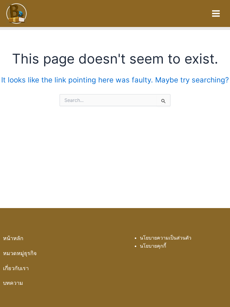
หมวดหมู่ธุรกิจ (20, 253)
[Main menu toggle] (216, 13)
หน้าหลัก (13, 238)
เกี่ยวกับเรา (16, 268)
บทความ (13, 283)
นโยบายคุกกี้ (153, 246)
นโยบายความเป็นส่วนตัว (165, 238)
